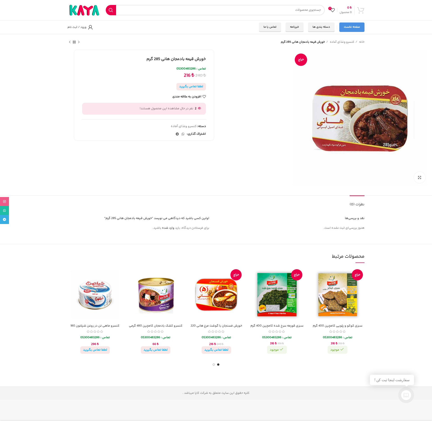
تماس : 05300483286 (191, 68)
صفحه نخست (352, 27)
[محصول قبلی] (78, 42)
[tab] (357, 202)
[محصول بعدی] (70, 42)
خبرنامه (294, 27)
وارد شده (168, 228)
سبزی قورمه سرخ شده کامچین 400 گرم (277, 325)
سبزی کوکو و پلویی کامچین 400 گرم (337, 325)
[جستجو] (111, 10)
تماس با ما (270, 27)
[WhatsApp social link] (183, 134)
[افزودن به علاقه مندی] (314, 275)
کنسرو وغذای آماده (341, 42)
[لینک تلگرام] (177, 134)
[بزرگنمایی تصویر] (419, 177)
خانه (361, 42)
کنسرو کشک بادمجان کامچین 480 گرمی (155, 325)
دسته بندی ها (321, 27)
